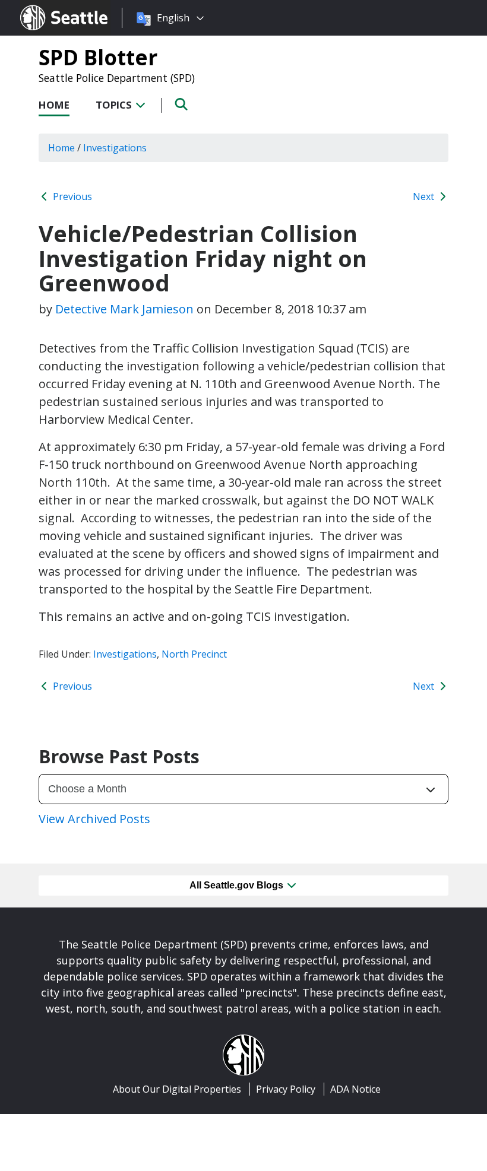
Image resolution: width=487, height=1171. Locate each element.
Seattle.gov (45, 6)
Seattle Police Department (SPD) (117, 78)
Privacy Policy (285, 1089)
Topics (115, 105)
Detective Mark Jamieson (124, 309)
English (173, 17)
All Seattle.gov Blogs (237, 885)
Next (425, 196)
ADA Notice (355, 1089)
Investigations (125, 654)
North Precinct (194, 654)
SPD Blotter (98, 57)
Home (54, 105)
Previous (71, 196)
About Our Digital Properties (177, 1089)
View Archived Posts (94, 819)
